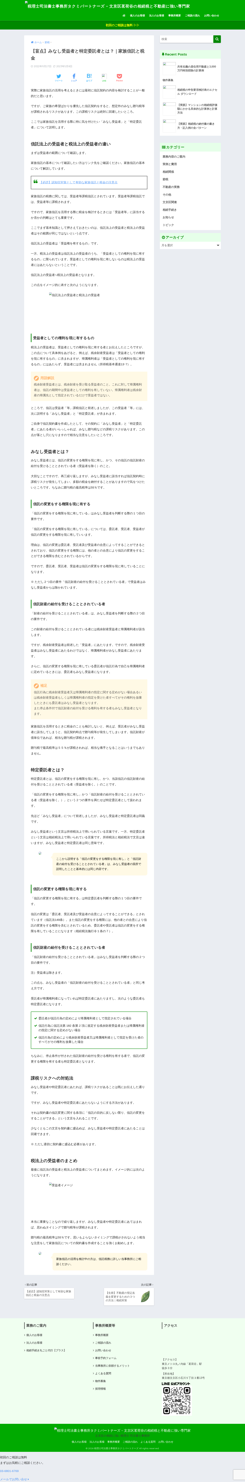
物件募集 (100, 1380)
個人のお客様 (137, 15)
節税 (165, 179)
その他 (167, 194)
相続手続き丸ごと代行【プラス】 (46, 1350)
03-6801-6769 (9, 1471)
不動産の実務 (171, 187)
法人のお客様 (156, 15)
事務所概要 (174, 15)
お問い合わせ (211, 15)
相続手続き (170, 209)
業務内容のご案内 (174, 156)
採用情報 (100, 1388)
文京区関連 (170, 202)
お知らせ (168, 217)
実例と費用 (170, 164)
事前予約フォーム (105, 1357)
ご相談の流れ (192, 15)
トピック (168, 225)
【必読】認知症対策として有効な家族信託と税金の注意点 (79, 182)
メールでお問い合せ (14, 1479)
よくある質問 (103, 1373)
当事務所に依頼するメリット (112, 1365)
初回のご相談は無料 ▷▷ (123, 25)
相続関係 (168, 171)
